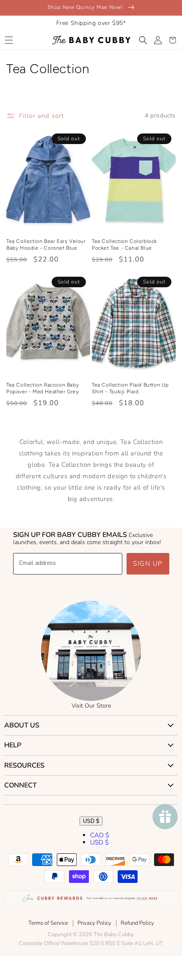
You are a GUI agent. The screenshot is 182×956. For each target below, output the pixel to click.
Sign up (148, 563)
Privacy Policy (94, 923)
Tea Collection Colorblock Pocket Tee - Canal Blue (124, 244)
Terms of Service (48, 923)
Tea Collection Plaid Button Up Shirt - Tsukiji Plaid (130, 388)
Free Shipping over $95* (91, 23)
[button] (8, 40)
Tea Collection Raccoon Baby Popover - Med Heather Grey (42, 388)
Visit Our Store (91, 706)
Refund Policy (137, 923)
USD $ (91, 821)
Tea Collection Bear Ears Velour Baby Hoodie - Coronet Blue (46, 244)
